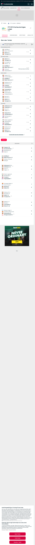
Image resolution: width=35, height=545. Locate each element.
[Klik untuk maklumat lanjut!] (17, 51)
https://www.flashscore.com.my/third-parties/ (13, 520)
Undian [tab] (4, 139)
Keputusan (22, 35)
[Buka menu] (32, 4)
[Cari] (28, 4)
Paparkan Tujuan (17, 542)
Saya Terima (17, 534)
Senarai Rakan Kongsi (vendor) (9, 529)
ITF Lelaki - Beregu (15, 23)
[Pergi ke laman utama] (8, 4)
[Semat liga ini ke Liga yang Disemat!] (30, 28)
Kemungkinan (13, 35)
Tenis (4, 23)
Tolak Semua (17, 538)
